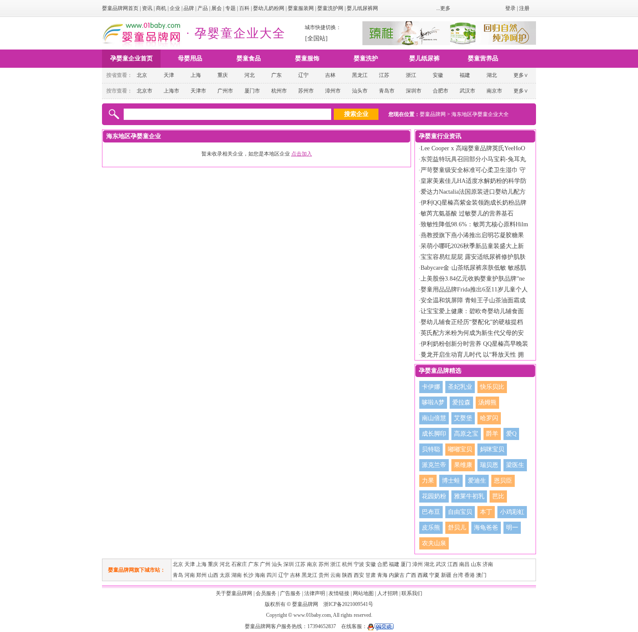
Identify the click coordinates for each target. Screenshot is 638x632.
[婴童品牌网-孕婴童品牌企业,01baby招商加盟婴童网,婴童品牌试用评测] (142, 45)
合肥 (382, 564)
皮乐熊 (431, 527)
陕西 (347, 575)
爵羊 (492, 433)
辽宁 (303, 75)
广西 (411, 575)
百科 (244, 8)
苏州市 (306, 91)
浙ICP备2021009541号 (348, 604)
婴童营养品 (483, 58)
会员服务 (266, 593)
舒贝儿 (457, 527)
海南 (260, 575)
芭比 (498, 496)
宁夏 (434, 575)
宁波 (359, 564)
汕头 (277, 564)
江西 (452, 564)
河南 (189, 575)
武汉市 (467, 91)
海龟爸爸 (486, 527)
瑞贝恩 (489, 465)
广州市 (225, 91)
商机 (161, 8)
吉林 (330, 75)
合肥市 (440, 91)
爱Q (511, 433)
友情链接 (339, 593)
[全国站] (316, 38)
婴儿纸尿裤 (424, 58)
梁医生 (515, 465)
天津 (169, 75)
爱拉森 (461, 402)
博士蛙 (451, 480)
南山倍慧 (434, 418)
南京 (312, 564)
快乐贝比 (492, 387)
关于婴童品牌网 (234, 593)
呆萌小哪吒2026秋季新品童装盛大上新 (472, 246)
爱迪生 (477, 480)
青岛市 (387, 91)
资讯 (147, 8)
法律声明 (314, 593)
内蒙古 (397, 575)
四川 (271, 575)
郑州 (201, 575)
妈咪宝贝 (492, 449)
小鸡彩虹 (512, 512)
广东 (276, 75)
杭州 (347, 564)
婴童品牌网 (433, 114)
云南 (335, 575)
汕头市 (360, 91)
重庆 (222, 75)
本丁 (486, 512)
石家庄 (239, 564)
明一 (512, 527)
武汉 (441, 564)
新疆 (446, 575)
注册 (524, 8)
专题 (230, 8)
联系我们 (411, 593)
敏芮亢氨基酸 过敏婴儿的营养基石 (467, 213)
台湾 (458, 575)
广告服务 (290, 593)
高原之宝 (466, 433)
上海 (196, 75)
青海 (382, 575)
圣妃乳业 (460, 387)
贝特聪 (431, 449)
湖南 (236, 575)
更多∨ (520, 75)
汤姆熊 (487, 402)
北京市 (144, 91)
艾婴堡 (463, 418)
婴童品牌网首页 (120, 8)
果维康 (463, 465)
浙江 (411, 75)
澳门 (481, 575)
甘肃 (370, 575)
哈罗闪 (489, 418)
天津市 (198, 91)
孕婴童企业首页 (131, 58)
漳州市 (333, 91)
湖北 (492, 75)
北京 (142, 75)
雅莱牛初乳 (469, 496)
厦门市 (252, 91)
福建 (465, 75)
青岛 (178, 575)
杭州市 (279, 91)
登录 (510, 8)
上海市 (171, 91)
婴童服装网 (301, 8)
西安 (359, 575)
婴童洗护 (366, 58)
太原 (225, 575)
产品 (202, 8)
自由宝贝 (460, 512)
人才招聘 (387, 593)
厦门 (406, 564)
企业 (175, 8)
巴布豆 (431, 512)
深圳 (288, 564)
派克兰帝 (434, 465)
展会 (216, 8)
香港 (469, 575)
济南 (488, 564)
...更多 (443, 8)
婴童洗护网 (330, 8)
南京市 (494, 91)
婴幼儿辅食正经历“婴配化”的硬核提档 (472, 322)
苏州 (324, 564)
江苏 (384, 75)
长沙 (248, 575)
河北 (249, 75)
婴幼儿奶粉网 (268, 8)
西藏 (423, 575)
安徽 (438, 75)
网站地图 (363, 593)
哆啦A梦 (433, 402)
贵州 (324, 575)
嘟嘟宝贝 (460, 449)
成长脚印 (434, 433)
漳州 (417, 564)
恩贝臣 (503, 480)
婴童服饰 (307, 58)
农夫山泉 (434, 543)
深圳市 (413, 91)
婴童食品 (249, 58)
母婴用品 (190, 58)
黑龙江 (360, 75)
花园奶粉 (434, 496)
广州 (265, 564)
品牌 (189, 8)
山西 (213, 575)
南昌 (464, 564)
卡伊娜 (431, 387)
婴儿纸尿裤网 (362, 8)
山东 (476, 564)
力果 (428, 480)
